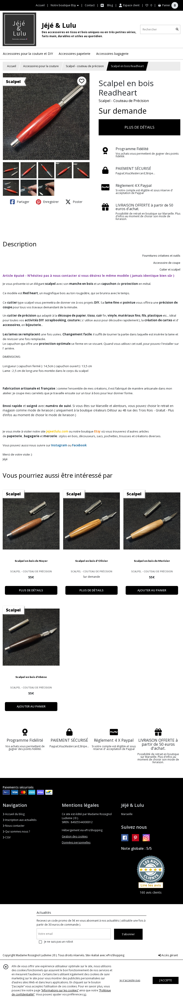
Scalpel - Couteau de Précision (124, 100)
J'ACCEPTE (165, 980)
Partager (22, 202)
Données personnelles (76, 842)
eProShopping (115, 955)
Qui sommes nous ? (17, 831)
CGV (7, 837)
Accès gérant (169, 955)
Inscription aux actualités (20, 820)
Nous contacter (14, 826)
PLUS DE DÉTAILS (139, 127)
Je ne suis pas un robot (58, 941)
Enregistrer (50, 202)
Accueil (11, 66)
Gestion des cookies (74, 836)
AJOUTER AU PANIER (151, 590)
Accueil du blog (14, 814)
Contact (90, 5)
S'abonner (128, 934)
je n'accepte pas (130, 980)
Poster (77, 202)
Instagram (59, 445)
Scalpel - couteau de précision (85, 66)
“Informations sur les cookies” (60, 990)
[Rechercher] (177, 29)
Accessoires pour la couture (41, 66)
